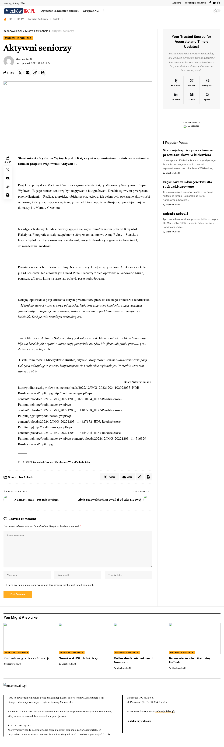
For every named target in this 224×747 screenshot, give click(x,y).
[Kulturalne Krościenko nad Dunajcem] (139, 638)
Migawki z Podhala (18, 38)
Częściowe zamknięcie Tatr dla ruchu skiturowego (187, 184)
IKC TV (20, 19)
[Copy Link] (35, 72)
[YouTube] (214, 3)
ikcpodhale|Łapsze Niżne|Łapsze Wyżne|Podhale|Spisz (61, 461)
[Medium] (191, 97)
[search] (209, 10)
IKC (10, 19)
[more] (103, 10)
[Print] (42, 72)
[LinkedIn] (176, 97)
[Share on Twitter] (20, 72)
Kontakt (56, 19)
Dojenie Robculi (175, 213)
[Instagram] (218, 3)
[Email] (27, 72)
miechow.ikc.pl (24, 59)
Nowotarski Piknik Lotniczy (78, 658)
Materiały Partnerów (38, 19)
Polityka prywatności (139, 721)
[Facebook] (210, 3)
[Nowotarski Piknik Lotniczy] (84, 638)
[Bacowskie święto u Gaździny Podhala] (194, 638)
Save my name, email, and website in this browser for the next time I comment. (51, 585)
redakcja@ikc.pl (164, 711)
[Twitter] (191, 83)
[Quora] (207, 97)
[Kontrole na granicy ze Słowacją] (29, 638)
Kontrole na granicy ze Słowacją (26, 658)
